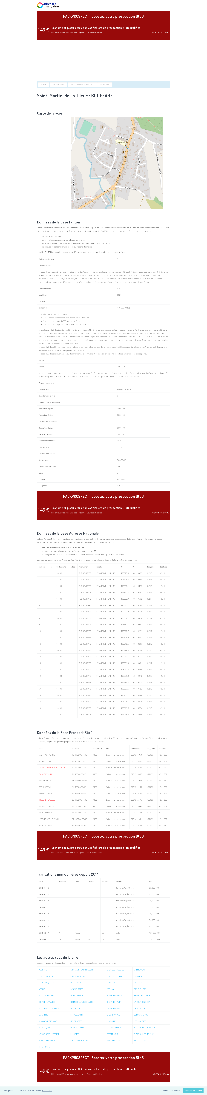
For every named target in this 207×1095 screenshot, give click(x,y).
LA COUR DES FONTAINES (49, 1008)
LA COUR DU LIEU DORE (79, 1008)
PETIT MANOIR (112, 1034)
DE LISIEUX (111, 982)
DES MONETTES (76, 989)
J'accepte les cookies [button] (193, 1091)
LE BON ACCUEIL (113, 1015)
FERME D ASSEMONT (115, 995)
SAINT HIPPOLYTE (113, 1040)
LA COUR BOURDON (142, 1002)
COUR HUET (139, 976)
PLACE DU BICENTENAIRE (144, 1034)
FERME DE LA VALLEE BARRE (81, 1002)
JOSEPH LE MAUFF (114, 1002)
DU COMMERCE (76, 995)
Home (43, 84)
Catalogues (58, 84)
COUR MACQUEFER (46, 982)
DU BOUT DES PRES (46, 995)
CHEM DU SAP (139, 970)
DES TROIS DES (140, 989)
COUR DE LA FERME (114, 976)
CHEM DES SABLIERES (115, 970)
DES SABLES (112, 989)
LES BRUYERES (76, 1021)
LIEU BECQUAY (44, 1027)
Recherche (143, 5)
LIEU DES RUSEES (77, 1027)
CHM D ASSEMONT (46, 976)
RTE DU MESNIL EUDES (79, 1040)
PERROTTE (74, 1034)
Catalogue (154, 5)
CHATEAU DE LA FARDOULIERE (82, 970)
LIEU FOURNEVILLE (114, 1027)
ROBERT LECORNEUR (47, 1040)
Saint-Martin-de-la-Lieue (82, 84)
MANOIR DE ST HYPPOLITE (49, 1034)
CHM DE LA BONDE (78, 976)
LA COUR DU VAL (113, 1008)
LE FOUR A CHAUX (141, 1015)
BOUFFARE (105, 84)
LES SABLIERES (140, 1021)
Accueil (132, 5)
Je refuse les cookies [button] (171, 1091)
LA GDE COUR (139, 1008)
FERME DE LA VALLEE (47, 1002)
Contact (166, 5)
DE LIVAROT (138, 982)
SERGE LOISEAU (140, 1040)
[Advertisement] (103, 61)
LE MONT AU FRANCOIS (48, 1021)
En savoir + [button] (47, 1091)
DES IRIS (42, 989)
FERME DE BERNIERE (142, 995)
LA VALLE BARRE (76, 1015)
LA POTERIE (43, 1015)
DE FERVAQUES (76, 982)
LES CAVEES (111, 1021)
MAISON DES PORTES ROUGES (146, 1027)
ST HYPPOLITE (44, 1047)
